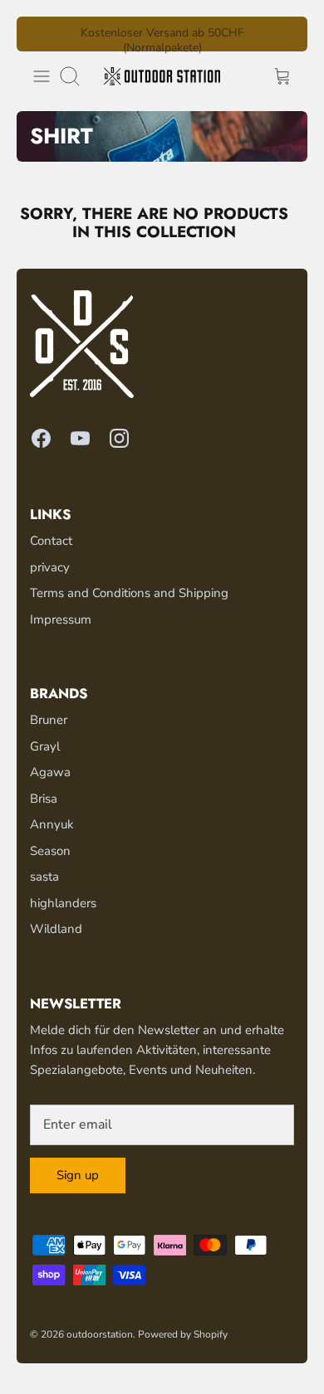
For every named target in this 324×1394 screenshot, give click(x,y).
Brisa (43, 798)
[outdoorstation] (162, 76)
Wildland (56, 928)
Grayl (45, 746)
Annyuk (52, 824)
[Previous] (39, 34)
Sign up (77, 1175)
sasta (44, 876)
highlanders (63, 903)
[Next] (284, 34)
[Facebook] (41, 438)
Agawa (50, 772)
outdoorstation (99, 1334)
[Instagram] (119, 438)
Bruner (48, 720)
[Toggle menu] (41, 76)
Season (50, 851)
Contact (51, 540)
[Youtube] (80, 438)
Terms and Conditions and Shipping (129, 593)
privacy (50, 567)
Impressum (60, 619)
